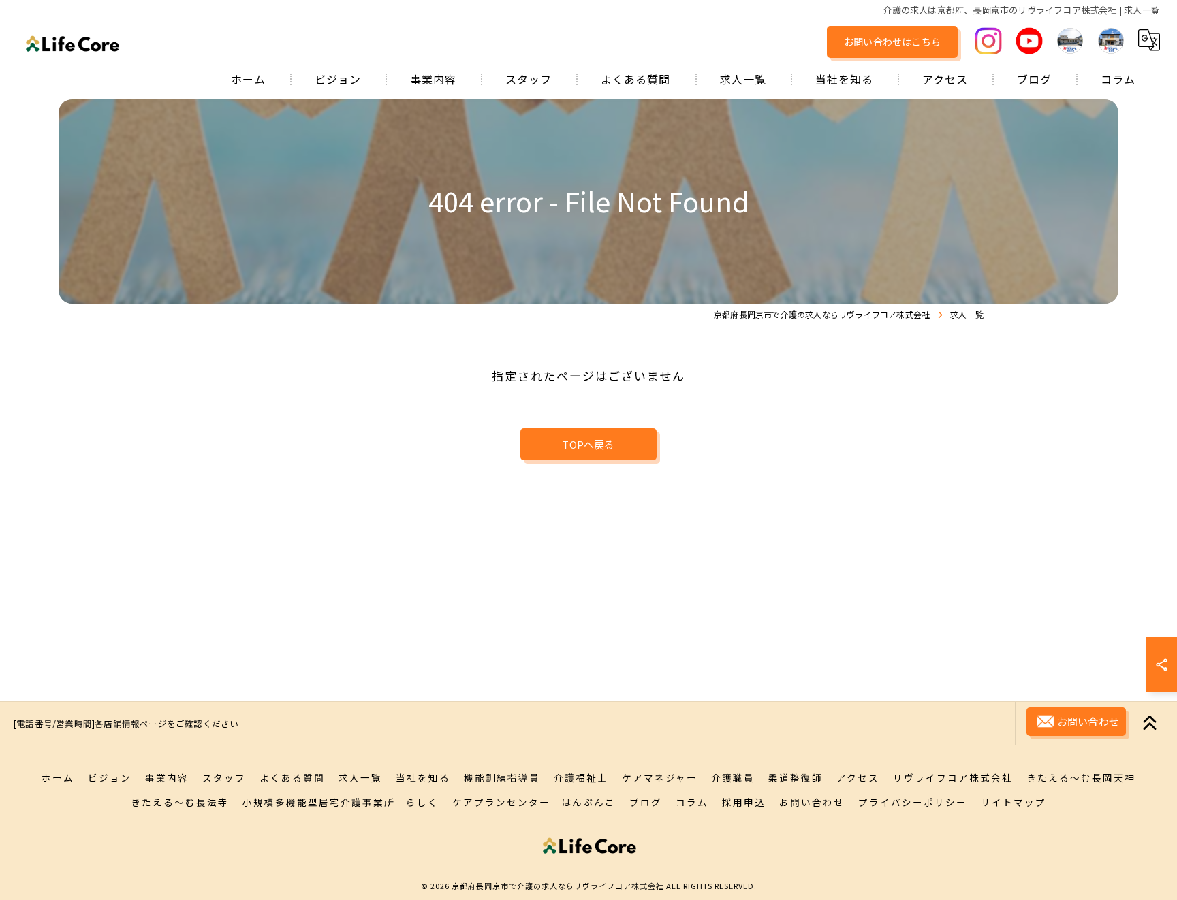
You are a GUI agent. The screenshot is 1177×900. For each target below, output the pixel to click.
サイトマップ (1013, 802)
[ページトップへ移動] (1149, 723)
